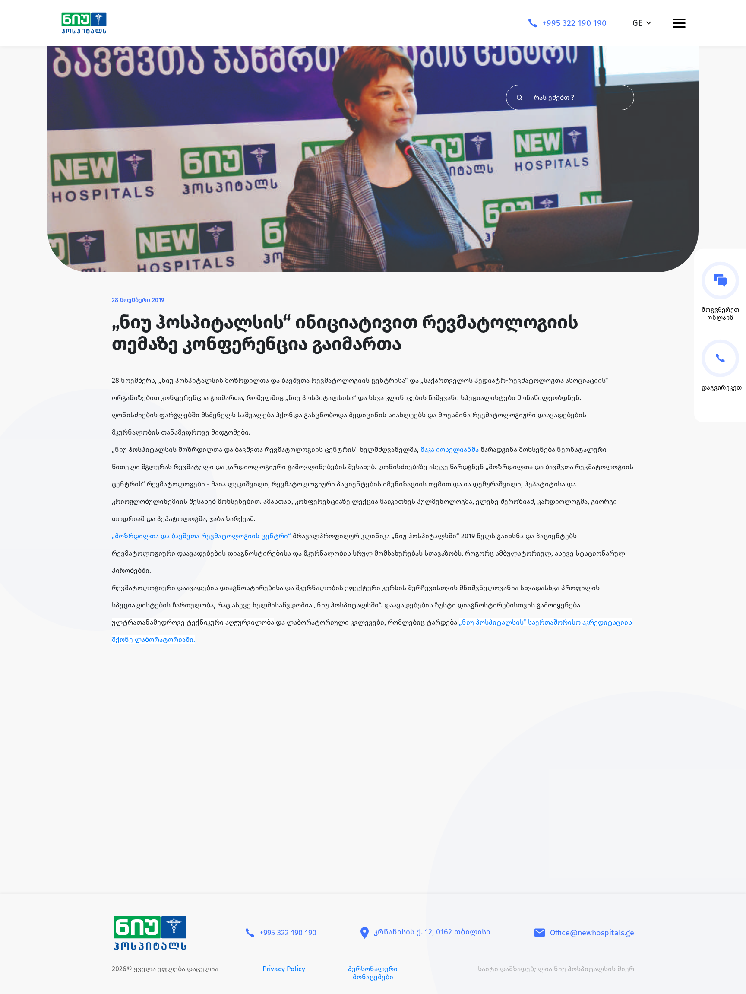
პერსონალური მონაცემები (373, 973)
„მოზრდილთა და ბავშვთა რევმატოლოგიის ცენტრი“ (202, 536)
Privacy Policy (283, 969)
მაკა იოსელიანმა (449, 449)
